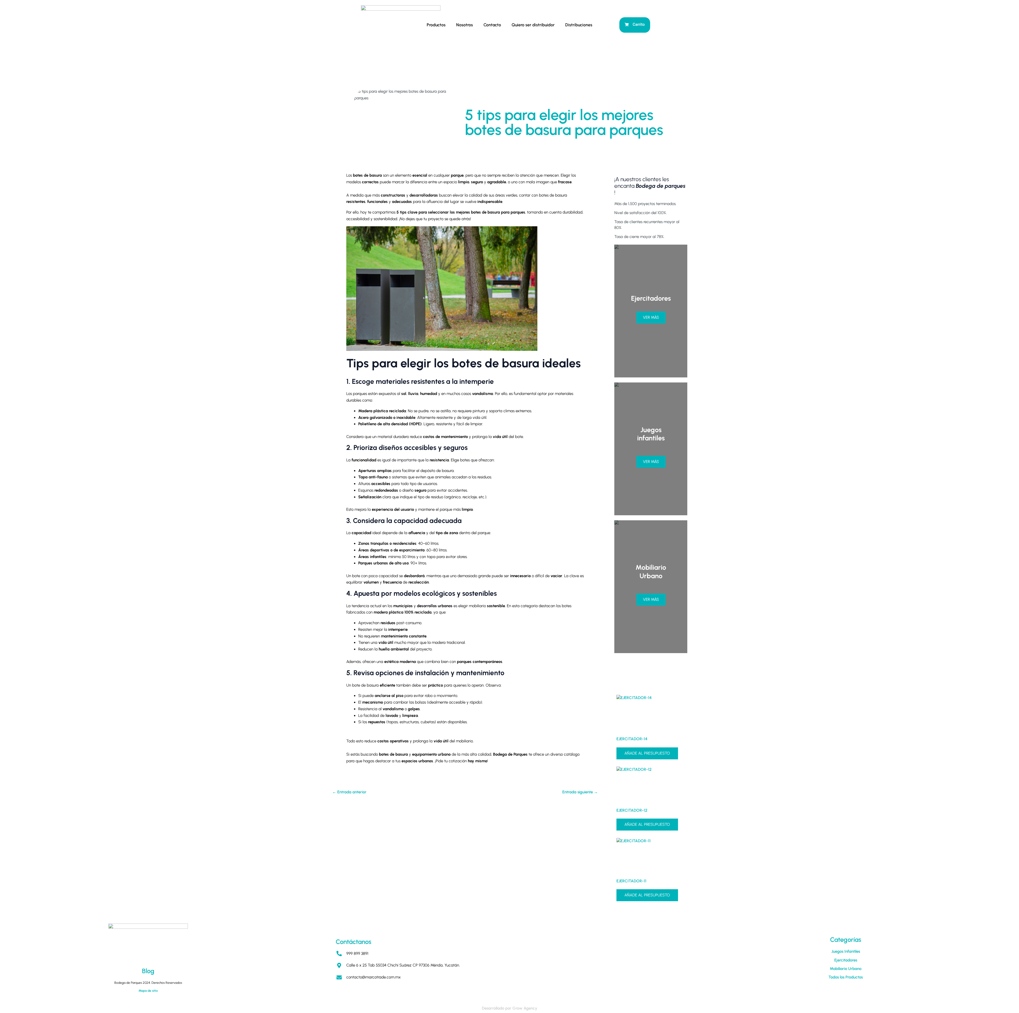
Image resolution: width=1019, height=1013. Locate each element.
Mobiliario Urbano (845, 968)
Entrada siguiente (580, 792)
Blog (148, 971)
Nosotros (464, 24)
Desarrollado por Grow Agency (509, 1008)
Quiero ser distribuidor (533, 24)
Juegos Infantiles (845, 951)
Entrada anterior (349, 792)
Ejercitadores (845, 960)
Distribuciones (578, 24)
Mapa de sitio (148, 991)
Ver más (651, 317)
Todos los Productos (845, 977)
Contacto (492, 24)
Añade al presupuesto (647, 753)
